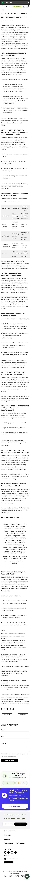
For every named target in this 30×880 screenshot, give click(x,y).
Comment (4, 743)
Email (2, 737)
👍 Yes (8, 783)
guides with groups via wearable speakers (15, 355)
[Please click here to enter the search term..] (9, 7)
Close (28, 2)
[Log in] (24, 6)
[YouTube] (12, 852)
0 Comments (15, 21)
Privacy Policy (10, 876)
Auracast (4, 25)
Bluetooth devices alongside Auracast (12, 704)
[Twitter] (4, 709)
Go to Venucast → (15, 806)
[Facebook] (1, 709)
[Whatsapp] (13, 709)
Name (2, 730)
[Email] (10, 709)
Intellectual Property (23, 876)
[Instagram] (5, 852)
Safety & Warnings (17, 876)
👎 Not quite (21, 783)
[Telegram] (7, 709)
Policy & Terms (5, 876)
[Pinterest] (8, 852)
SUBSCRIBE (20, 824)
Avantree (7, 531)
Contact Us (8, 862)
